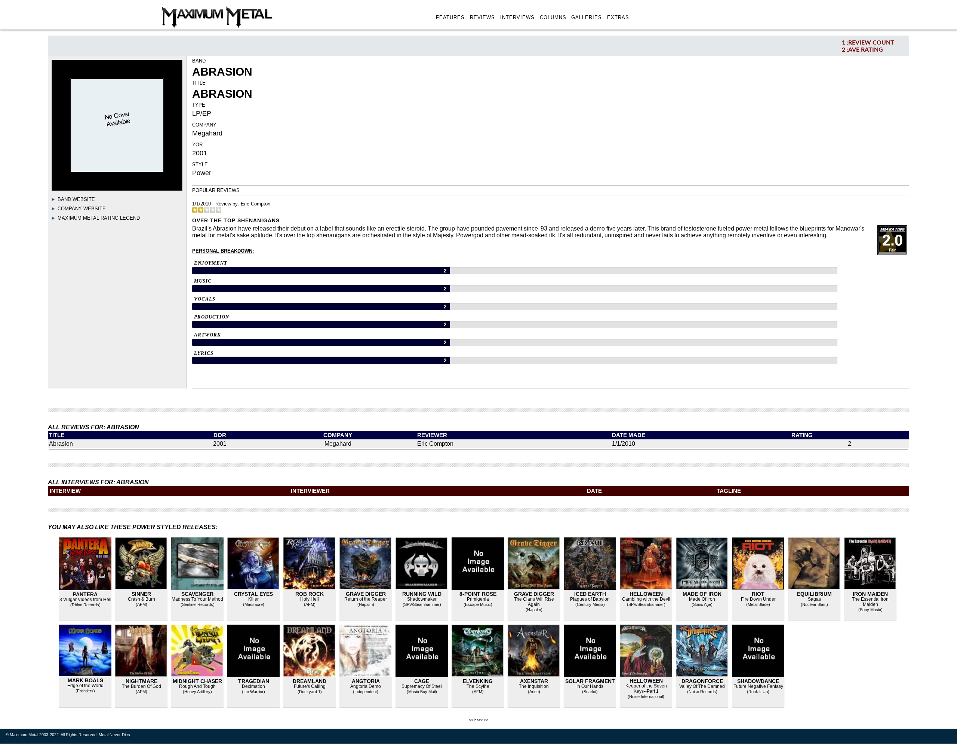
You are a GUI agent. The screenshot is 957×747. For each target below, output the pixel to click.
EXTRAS (618, 17)
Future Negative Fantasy (758, 686)
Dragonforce (702, 681)
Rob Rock (309, 594)
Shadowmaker (422, 599)
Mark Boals (85, 680)
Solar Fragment (590, 681)
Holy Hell (309, 599)
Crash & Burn (141, 599)
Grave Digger (366, 594)
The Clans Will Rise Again (534, 602)
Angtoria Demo (365, 686)
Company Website (82, 208)
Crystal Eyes (253, 594)
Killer (253, 599)
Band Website (76, 199)
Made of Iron (702, 594)
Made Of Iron (702, 599)
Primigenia (478, 599)
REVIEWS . (484, 17)
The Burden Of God (141, 686)
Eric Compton (255, 204)
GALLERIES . (588, 17)
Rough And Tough (197, 686)
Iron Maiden (870, 594)
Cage (421, 681)
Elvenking (478, 681)
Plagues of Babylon (590, 599)
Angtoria (366, 681)
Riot (758, 594)
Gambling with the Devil (646, 599)
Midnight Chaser (197, 681)
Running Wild (421, 594)
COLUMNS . (555, 17)
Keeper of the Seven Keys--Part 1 (646, 688)
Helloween (646, 594)
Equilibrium (814, 594)
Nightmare (141, 681)
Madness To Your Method (197, 599)
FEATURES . (452, 17)
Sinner (141, 594)
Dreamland (309, 681)
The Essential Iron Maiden (870, 602)
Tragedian (253, 681)
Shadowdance (758, 681)
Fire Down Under (758, 599)
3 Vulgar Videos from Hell (85, 599)
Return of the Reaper (365, 599)
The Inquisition (534, 686)
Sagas (814, 599)
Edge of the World (85, 685)
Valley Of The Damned (702, 686)
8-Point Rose (477, 594)
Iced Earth (590, 594)
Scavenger (197, 594)
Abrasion (61, 443)
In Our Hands (589, 686)
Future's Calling (310, 686)
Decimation (253, 686)
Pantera (85, 594)
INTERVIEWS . (519, 17)
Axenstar (534, 681)
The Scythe (478, 686)
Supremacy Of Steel (421, 686)
